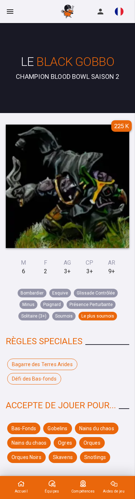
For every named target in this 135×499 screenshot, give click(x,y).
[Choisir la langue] (119, 11)
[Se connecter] (100, 11)
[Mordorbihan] (68, 11)
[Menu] (10, 11)
